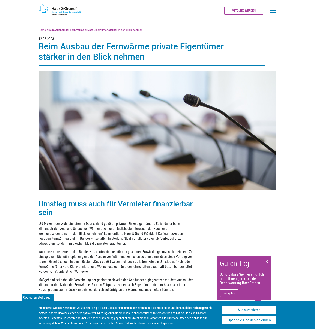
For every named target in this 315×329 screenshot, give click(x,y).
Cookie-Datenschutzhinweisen (134, 323)
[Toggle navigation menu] (273, 11)
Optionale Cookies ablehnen (249, 320)
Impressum (167, 323)
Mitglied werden (244, 11)
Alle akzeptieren (249, 310)
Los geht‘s (229, 293)
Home (42, 29)
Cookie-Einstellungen (37, 297)
